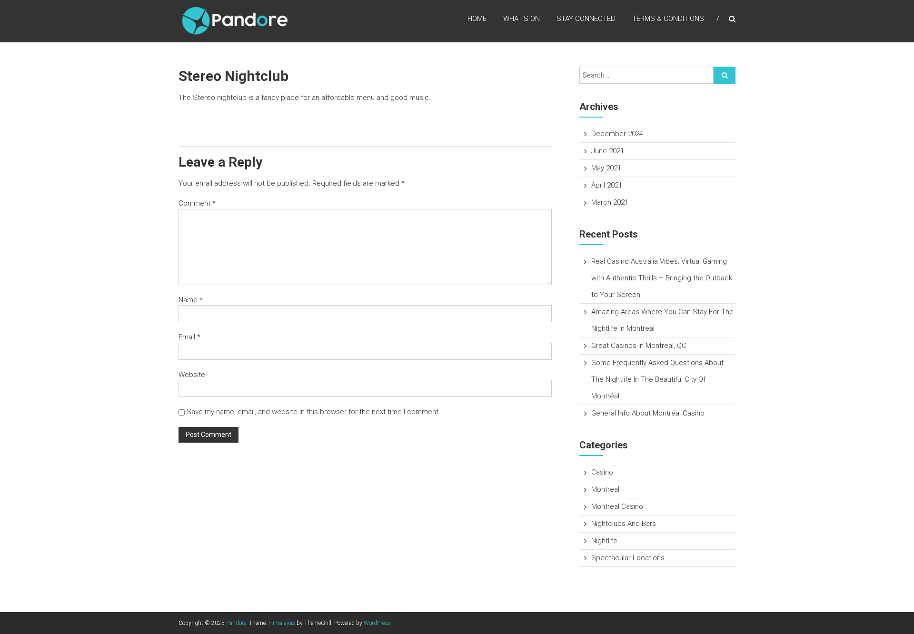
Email (189, 337)
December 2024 (617, 133)
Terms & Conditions (668, 18)
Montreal (605, 489)
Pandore (236, 623)
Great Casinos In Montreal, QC (638, 345)
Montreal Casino (617, 506)
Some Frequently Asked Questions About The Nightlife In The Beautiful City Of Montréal (657, 379)
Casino (602, 472)
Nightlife (604, 540)
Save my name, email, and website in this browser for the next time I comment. (313, 411)
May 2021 (606, 168)
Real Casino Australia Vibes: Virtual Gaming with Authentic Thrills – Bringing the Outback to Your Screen (661, 278)
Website (192, 374)
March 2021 (609, 202)
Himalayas (281, 623)
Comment (197, 203)
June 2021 (607, 151)
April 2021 (606, 185)
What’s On (521, 18)
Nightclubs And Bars (623, 523)
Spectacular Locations (628, 558)
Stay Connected (586, 18)
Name (191, 300)
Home (477, 18)
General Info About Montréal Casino (648, 413)
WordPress (377, 623)
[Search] (724, 75)
